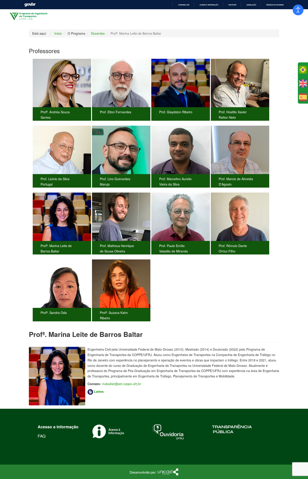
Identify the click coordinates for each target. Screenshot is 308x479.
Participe (232, 5)
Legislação (251, 5)
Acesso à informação (209, 5)
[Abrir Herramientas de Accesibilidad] (298, 10)
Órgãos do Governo (275, 5)
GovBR (30, 4)
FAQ (42, 436)
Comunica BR (183, 5)
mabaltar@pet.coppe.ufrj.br (121, 383)
